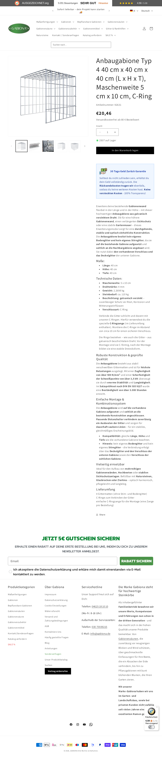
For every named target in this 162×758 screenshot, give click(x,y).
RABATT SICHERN (136, 561)
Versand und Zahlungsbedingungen (56, 618)
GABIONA (74, 751)
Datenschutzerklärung (56, 600)
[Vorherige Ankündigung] (52, 11)
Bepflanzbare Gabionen (20, 605)
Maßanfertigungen (17, 594)
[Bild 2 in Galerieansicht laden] (35, 146)
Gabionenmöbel (16, 627)
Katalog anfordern (17, 638)
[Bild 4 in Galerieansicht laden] (61, 146)
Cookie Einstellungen (56, 605)
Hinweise (103, 3)
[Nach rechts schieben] (84, 146)
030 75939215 (99, 626)
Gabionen (13, 600)
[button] (46, 21)
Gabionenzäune (16, 616)
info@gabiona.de (100, 633)
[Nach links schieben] (11, 146)
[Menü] (157, 708)
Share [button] (102, 514)
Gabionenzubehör (17, 622)
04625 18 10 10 (100, 606)
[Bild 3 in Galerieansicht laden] (48, 146)
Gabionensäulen (16, 611)
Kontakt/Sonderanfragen (21, 633)
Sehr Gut (88, 3)
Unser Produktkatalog (56, 659)
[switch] (151, 727)
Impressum (50, 594)
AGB (47, 626)
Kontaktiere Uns (53, 631)
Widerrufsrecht (52, 611)
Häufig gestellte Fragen (57, 637)
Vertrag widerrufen (58, 671)
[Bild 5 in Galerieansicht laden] (75, 146)
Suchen (48, 665)
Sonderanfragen (53, 653)
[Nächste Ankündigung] (109, 11)
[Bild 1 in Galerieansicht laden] (21, 146)
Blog (47, 642)
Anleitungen (51, 648)
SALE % (11, 644)
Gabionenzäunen (128, 638)
